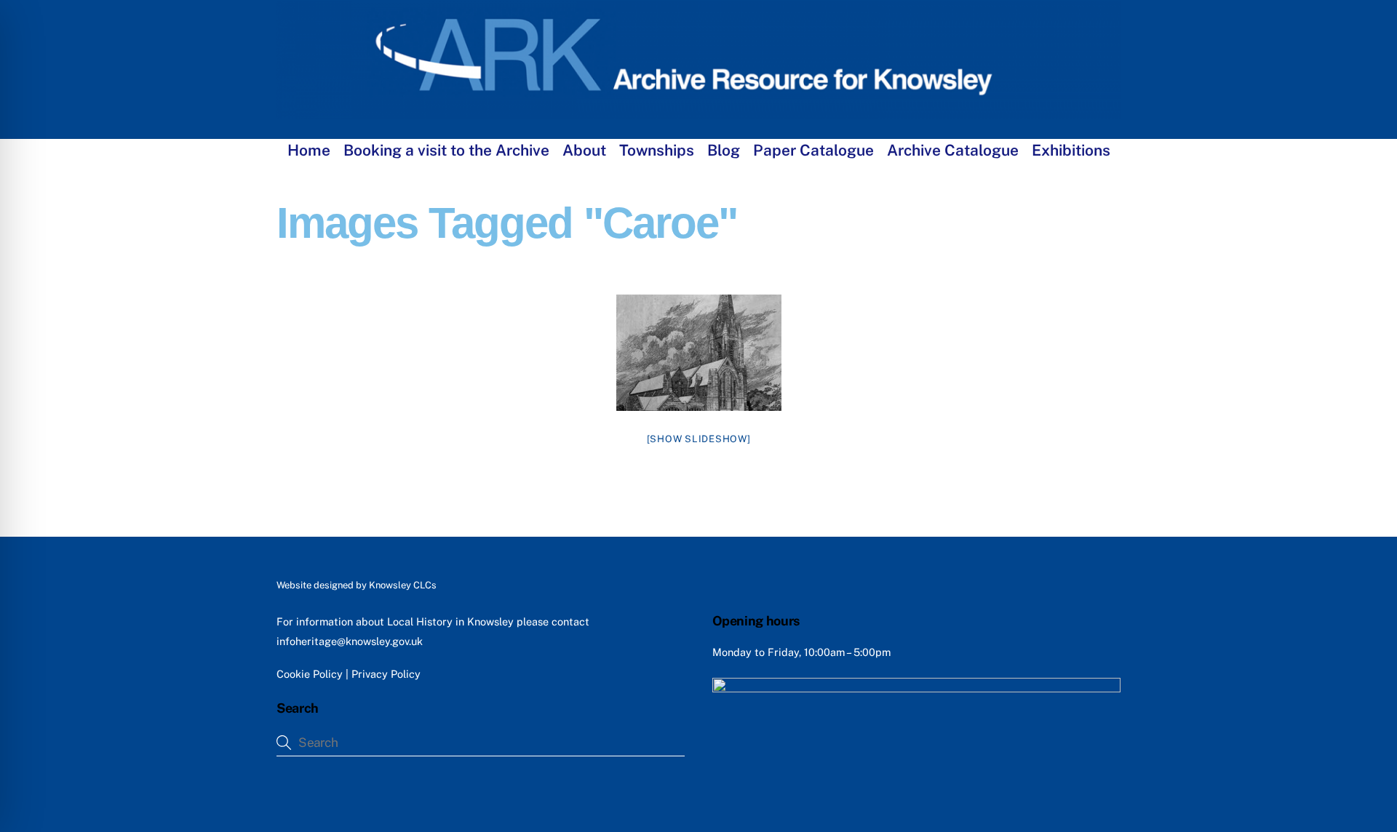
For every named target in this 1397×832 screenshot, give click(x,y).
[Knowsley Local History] (698, 111)
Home (308, 150)
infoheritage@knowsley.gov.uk (349, 641)
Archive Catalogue (953, 150)
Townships (656, 150)
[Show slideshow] (699, 438)
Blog (723, 150)
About (584, 150)
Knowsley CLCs (403, 585)
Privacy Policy (386, 674)
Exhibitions (1071, 150)
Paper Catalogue (813, 150)
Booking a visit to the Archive (446, 150)
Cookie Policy (309, 674)
